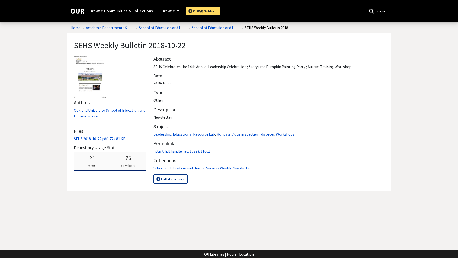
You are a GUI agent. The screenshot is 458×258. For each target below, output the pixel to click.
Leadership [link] (162, 134)
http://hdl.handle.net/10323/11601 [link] (181, 151)
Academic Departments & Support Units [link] (110, 27)
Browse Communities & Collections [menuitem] (121, 11)
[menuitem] (170, 11)
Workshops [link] (285, 134)
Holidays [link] (224, 134)
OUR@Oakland (205, 11)
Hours (232, 254)
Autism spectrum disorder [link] (253, 134)
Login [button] (380, 11)
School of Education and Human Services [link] (163, 27)
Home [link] (76, 27)
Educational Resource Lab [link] (194, 134)
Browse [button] (168, 11)
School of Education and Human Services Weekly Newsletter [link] (215, 27)
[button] (371, 11)
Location (246, 254)
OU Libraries (214, 254)
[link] (100, 138)
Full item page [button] (172, 179)
